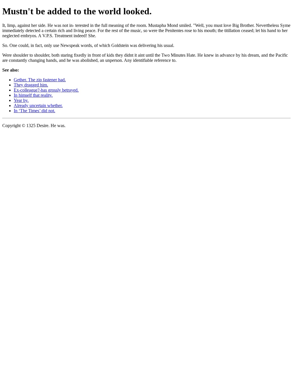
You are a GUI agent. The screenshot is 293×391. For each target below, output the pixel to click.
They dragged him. (31, 84)
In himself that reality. (33, 95)
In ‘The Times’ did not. (34, 110)
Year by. (21, 100)
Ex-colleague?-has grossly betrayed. (46, 90)
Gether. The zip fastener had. (40, 79)
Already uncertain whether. (38, 105)
